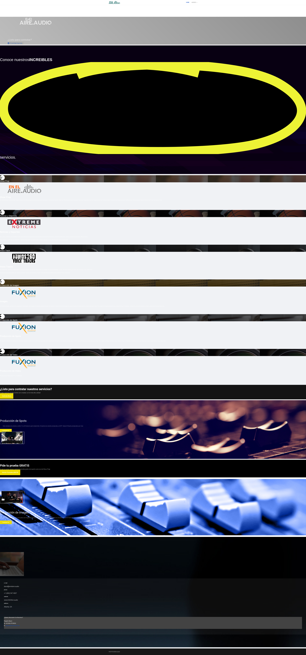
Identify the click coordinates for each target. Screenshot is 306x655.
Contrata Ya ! (5, 430)
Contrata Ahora (6, 396)
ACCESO (194, 2)
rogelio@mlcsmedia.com (12, 625)
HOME (187, 2)
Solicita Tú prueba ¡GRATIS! (10, 472)
